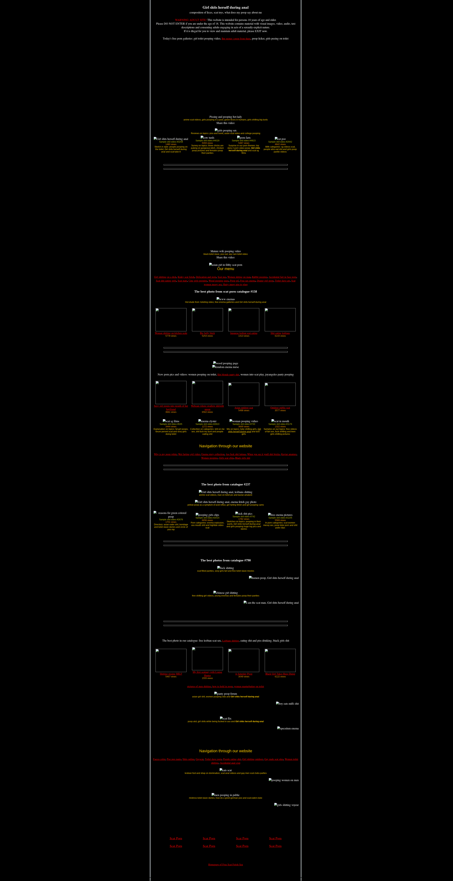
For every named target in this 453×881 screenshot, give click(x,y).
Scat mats (182, 280)
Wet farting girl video (189, 454)
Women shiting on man (239, 277)
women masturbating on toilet (249, 686)
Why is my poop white (165, 454)
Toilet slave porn (213, 759)
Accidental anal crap (230, 762)
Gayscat (199, 759)
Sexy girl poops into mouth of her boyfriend (171, 407)
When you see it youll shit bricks (263, 454)
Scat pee (222, 277)
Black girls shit (242, 458)
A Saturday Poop (243, 673)
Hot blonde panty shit (228, 374)
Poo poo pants (174, 759)
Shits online (188, 759)
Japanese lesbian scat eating (243, 333)
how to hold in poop (222, 686)
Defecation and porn (206, 277)
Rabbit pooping (259, 277)
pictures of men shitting (199, 686)
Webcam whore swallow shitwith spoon (207, 407)
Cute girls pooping (198, 280)
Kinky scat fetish (186, 277)
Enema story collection (212, 454)
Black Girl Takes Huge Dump (280, 673)
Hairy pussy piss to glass (235, 284)
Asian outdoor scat (243, 407)
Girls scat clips (226, 458)
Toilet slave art (282, 280)
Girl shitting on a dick (165, 277)
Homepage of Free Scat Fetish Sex (225, 864)
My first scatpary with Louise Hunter (207, 673)
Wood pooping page (219, 280)
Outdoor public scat (280, 407)
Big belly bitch (207, 333)
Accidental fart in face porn (282, 277)
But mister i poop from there (236, 38)
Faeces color (159, 759)
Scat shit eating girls (166, 280)
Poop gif (234, 280)
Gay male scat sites (273, 759)
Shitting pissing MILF (171, 673)
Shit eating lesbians (280, 333)
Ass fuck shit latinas (236, 454)
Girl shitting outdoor (252, 759)
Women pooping (209, 458)
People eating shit (232, 759)
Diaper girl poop (265, 280)
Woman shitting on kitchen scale (171, 333)
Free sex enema (248, 280)
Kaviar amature (289, 454)
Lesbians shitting (230, 640)
